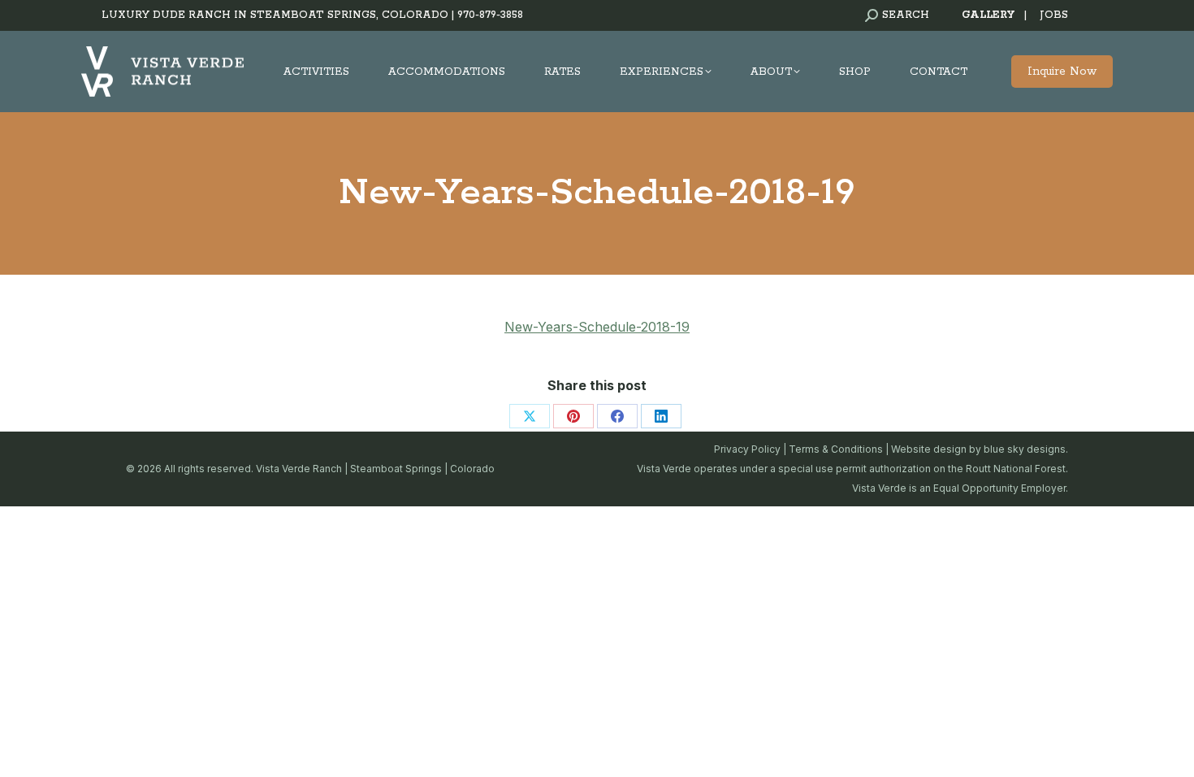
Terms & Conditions (836, 449)
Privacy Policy (747, 449)
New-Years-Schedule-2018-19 (597, 327)
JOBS (1054, 15)
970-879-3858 (490, 15)
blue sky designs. (1026, 449)
